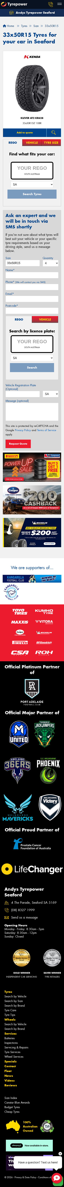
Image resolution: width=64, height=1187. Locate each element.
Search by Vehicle (15, 996)
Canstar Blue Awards (17, 1102)
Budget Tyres (12, 1107)
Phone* (26, 282)
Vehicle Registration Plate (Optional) (21, 387)
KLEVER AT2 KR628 (32, 118)
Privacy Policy (23, 430)
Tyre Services (12, 1052)
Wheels (9, 1020)
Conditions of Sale (47, 1177)
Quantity (48, 258)
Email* (10, 294)
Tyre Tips (9, 1015)
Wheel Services (13, 1057)
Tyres (8, 992)
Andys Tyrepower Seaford (35, 13)
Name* (10, 270)
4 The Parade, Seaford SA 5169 (34, 903)
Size (8, 258)
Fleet (8, 1071)
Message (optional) (17, 401)
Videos (9, 1080)
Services (10, 1034)
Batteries (9, 1038)
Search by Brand (14, 1006)
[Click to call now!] (50, 4)
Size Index (10, 1098)
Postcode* (12, 306)
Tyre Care (10, 1010)
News (8, 1076)
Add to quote (25, 132)
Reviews (10, 1085)
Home (10, 26)
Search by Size (13, 1001)
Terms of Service (46, 430)
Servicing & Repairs (16, 1047)
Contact (10, 1066)
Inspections (11, 1043)
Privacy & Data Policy (25, 1177)
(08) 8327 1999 (23, 910)
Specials (10, 1061)
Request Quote (18, 443)
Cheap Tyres (11, 1112)
